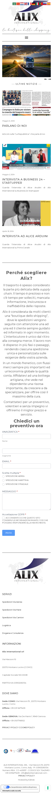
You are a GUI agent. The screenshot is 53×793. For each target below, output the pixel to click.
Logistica (6, 625)
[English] (26, 3)
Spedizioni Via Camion (13, 617)
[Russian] (45, 3)
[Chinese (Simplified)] (18, 3)
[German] (33, 3)
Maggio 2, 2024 (8, 175)
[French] (30, 3)
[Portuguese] (41, 3)
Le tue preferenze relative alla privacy (23, 787)
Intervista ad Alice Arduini (25, 236)
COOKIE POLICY (27, 727)
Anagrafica (10, 431)
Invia (8, 532)
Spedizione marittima (17, 480)
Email (6, 461)
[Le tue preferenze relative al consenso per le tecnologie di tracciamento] (48, 788)
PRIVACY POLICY (10, 727)
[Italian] (37, 3)
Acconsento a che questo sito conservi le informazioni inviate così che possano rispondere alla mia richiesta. (25, 520)
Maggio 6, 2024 (8, 121)
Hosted (21, 780)
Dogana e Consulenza (12, 633)
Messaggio (10, 491)
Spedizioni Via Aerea (12, 602)
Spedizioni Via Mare (11, 610)
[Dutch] (22, 3)
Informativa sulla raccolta (11, 791)
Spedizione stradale (16, 484)
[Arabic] (14, 3)
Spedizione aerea (14, 476)
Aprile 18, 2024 (8, 231)
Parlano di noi (14, 125)
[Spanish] (49, 3)
